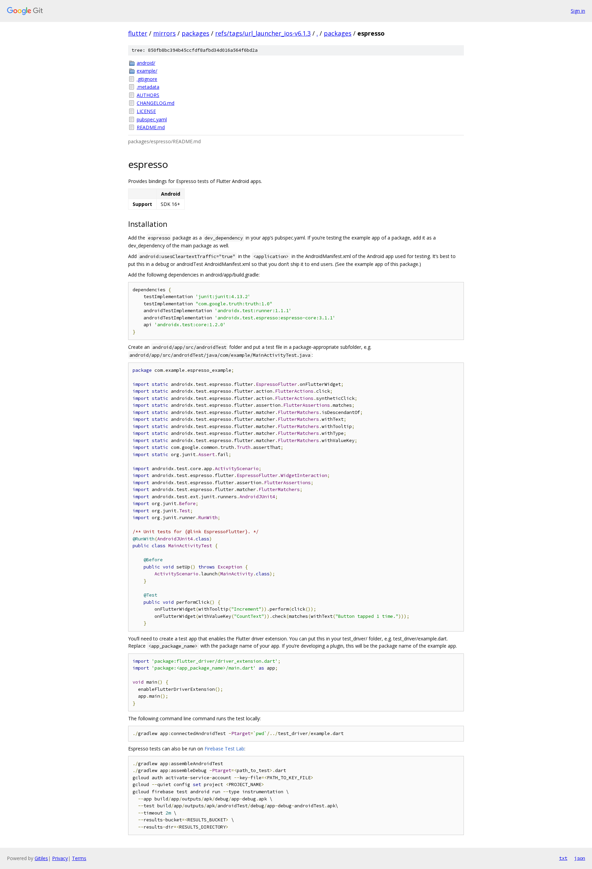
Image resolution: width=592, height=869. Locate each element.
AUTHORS (148, 95)
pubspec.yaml (152, 119)
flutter (137, 33)
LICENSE (146, 111)
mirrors (164, 33)
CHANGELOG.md (155, 103)
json (579, 858)
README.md (151, 127)
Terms (79, 858)
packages (195, 33)
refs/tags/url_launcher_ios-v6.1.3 (263, 33)
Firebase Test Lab (224, 748)
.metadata (148, 87)
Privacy (60, 858)
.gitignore (147, 79)
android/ (146, 63)
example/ (147, 71)
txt (563, 858)
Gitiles (41, 858)
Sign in (578, 11)
